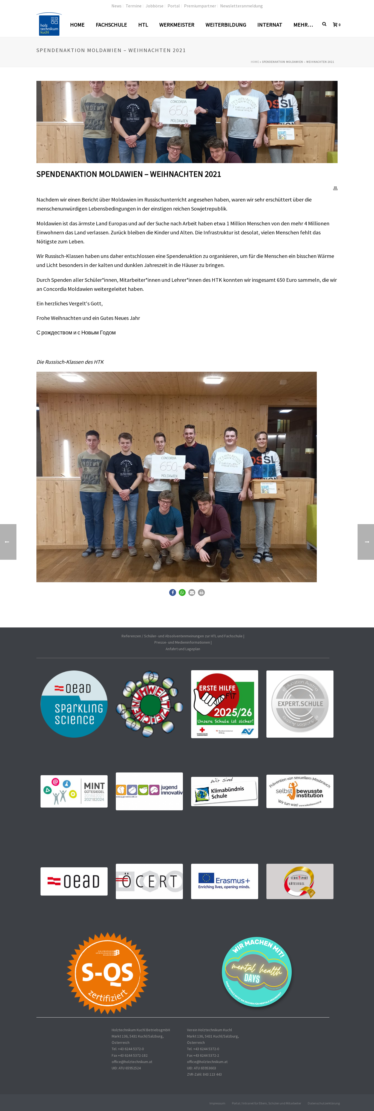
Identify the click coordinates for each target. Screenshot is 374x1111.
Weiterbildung (226, 24)
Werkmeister (176, 24)
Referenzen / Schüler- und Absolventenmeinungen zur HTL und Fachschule (182, 635)
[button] (172, 592)
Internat (269, 24)
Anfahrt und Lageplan (183, 648)
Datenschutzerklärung (324, 1103)
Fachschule (111, 24)
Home (77, 24)
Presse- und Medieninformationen (182, 642)
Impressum (217, 1103)
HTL (143, 24)
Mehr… (303, 24)
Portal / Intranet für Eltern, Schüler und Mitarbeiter (266, 1103)
